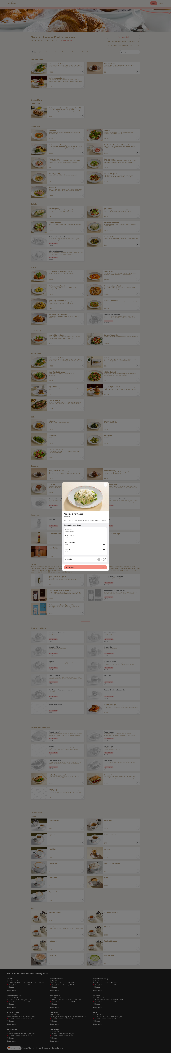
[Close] (105, 485)
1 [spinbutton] (101, 559)
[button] (85, 496)
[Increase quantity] (104, 559)
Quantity (68, 559)
